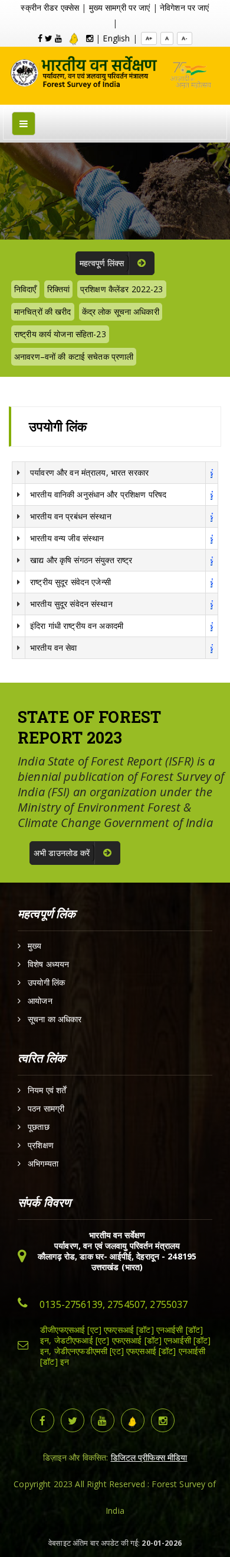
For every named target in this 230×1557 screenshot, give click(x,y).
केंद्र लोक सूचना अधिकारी (120, 311)
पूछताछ (39, 1127)
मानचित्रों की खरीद (42, 311)
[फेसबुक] (40, 38)
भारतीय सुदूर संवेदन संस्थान (71, 603)
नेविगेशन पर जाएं (184, 7)
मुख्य (34, 946)
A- (185, 38)
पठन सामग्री (46, 1108)
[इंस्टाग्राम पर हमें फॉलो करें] (163, 1420)
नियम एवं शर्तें (47, 1090)
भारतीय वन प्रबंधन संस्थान (70, 516)
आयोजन (40, 1001)
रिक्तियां (58, 289)
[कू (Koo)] (74, 38)
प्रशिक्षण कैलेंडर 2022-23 (121, 289)
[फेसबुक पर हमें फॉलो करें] (42, 1420)
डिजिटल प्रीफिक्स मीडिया (149, 1457)
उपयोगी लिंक (46, 982)
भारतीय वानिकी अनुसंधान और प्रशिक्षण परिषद (98, 494)
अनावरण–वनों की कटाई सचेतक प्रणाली (73, 356)
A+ (149, 38)
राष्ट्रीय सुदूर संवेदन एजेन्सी (70, 581)
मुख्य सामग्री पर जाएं (119, 7)
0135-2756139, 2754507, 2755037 (114, 1304)
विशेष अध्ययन (48, 964)
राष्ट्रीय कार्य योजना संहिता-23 (60, 334)
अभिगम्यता (43, 1163)
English (116, 38)
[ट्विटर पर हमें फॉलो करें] (72, 1420)
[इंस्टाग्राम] (89, 38)
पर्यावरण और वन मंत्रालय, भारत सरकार (89, 472)
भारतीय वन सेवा (53, 647)
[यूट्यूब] (58, 38)
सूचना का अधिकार (54, 1019)
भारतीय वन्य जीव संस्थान (67, 538)
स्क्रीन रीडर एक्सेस (50, 7)
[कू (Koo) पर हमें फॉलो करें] (132, 1420)
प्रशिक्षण (41, 1145)
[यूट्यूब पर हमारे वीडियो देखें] (102, 1420)
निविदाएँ (25, 289)
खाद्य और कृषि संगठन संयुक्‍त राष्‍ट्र (81, 560)
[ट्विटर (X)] (48, 38)
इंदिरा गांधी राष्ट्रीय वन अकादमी (76, 625)
